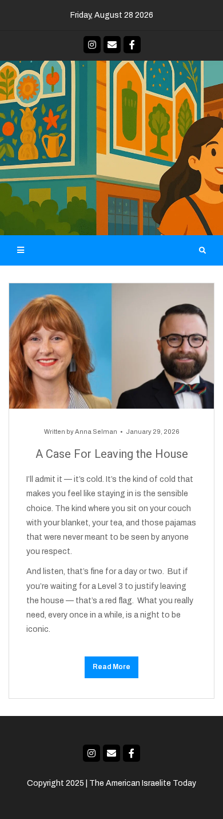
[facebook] (132, 44)
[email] (112, 44)
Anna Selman (96, 431)
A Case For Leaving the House (111, 454)
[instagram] (92, 44)
